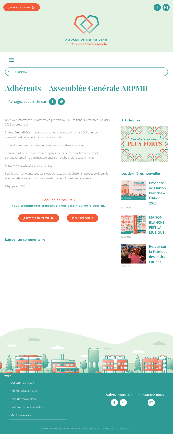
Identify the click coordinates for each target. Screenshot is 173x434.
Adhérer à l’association (24, 391)
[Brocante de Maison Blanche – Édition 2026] (133, 190)
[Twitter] (61, 101)
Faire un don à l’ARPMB (24, 399)
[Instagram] (123, 402)
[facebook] (157, 7)
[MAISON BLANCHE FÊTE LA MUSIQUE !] (133, 224)
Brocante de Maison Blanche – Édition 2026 (157, 193)
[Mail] (151, 402)
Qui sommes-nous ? (22, 382)
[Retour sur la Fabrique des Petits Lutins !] (133, 254)
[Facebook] (52, 101)
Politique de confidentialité (27, 407)
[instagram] (166, 7)
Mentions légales (21, 415)
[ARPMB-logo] (86, 16)
